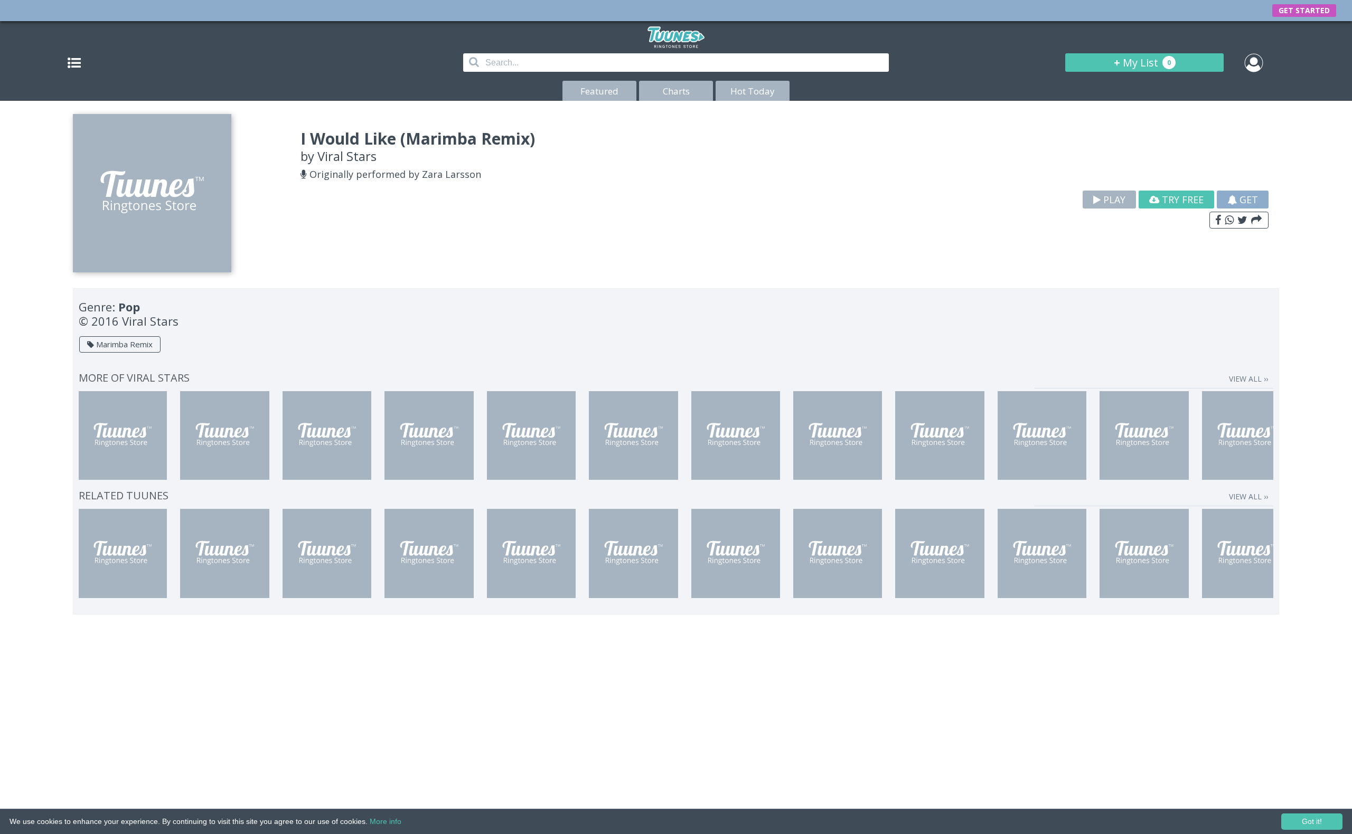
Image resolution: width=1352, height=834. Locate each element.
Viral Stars (347, 156)
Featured (599, 91)
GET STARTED (1304, 10)
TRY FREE (1181, 199)
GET (1247, 199)
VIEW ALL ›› (1248, 379)
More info (385, 821)
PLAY (1113, 199)
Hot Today (752, 91)
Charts (676, 91)
